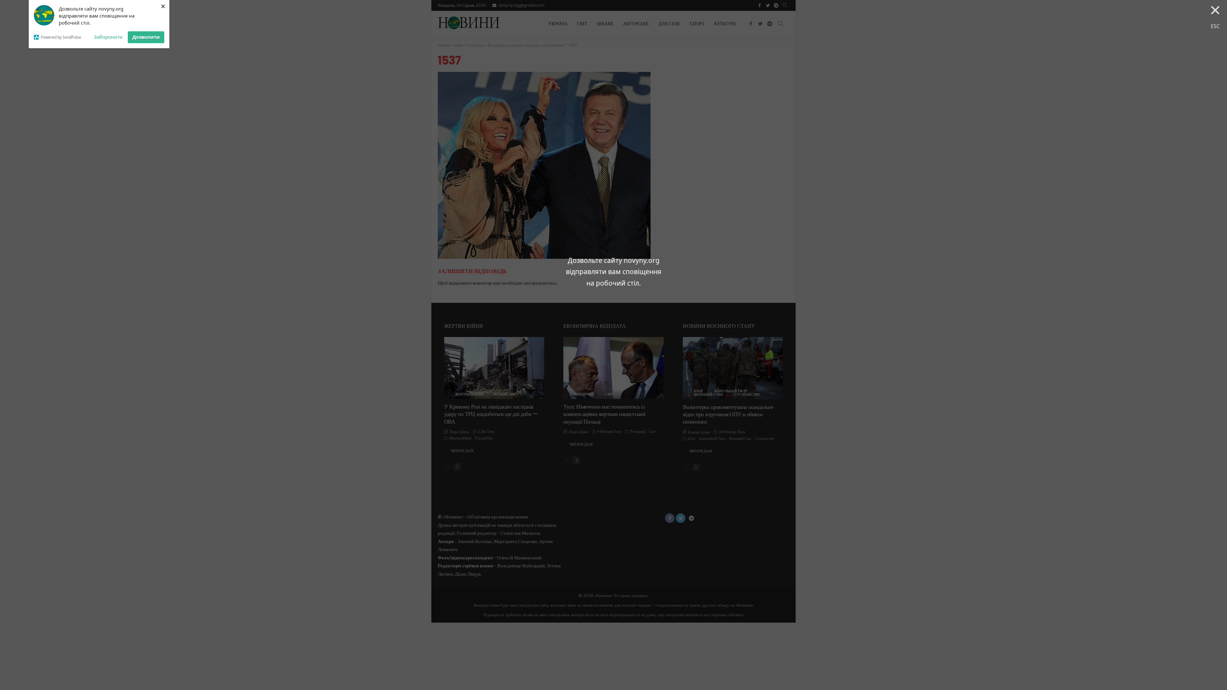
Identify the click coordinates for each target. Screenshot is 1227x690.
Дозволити (146, 37)
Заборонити (108, 37)
